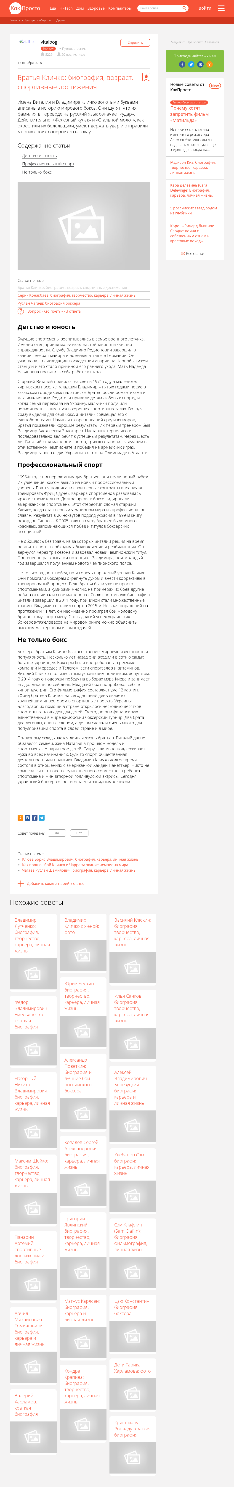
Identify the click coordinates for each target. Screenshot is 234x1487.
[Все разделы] (221, 8)
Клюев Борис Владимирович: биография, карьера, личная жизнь (80, 859)
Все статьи (195, 253)
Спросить (135, 42)
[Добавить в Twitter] (42, 818)
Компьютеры (120, 8)
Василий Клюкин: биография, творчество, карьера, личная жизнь (132, 932)
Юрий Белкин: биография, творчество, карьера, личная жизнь (82, 996)
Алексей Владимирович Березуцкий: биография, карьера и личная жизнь (130, 1087)
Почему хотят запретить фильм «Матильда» (189, 114)
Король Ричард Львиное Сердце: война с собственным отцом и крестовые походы (192, 233)
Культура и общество (38, 20)
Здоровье (96, 8)
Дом (80, 8)
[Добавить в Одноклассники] (20, 818)
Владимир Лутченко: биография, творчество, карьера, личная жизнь (32, 935)
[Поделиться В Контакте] (27, 818)
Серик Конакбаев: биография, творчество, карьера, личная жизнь (77, 295)
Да (57, 833)
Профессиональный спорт (48, 163)
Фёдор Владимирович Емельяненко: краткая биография (31, 1014)
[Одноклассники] (209, 64)
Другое (61, 20)
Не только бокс (37, 172)
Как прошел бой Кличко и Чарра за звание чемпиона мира (75, 864)
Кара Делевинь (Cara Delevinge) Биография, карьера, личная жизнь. (191, 190)
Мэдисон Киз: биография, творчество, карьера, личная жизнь (193, 167)
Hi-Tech (66, 8)
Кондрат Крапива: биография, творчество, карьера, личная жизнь (82, 1386)
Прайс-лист (195, 42)
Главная (15, 20)
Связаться (212, 42)
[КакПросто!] (25, 8)
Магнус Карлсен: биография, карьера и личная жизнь (82, 1310)
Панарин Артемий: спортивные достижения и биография (29, 1249)
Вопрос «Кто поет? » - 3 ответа (54, 311)
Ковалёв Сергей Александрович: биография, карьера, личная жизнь (82, 1154)
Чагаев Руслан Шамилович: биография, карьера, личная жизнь (79, 870)
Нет (79, 833)
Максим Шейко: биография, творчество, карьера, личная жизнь (32, 1173)
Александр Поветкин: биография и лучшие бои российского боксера (78, 1075)
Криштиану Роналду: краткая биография (132, 1428)
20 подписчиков (73, 54)
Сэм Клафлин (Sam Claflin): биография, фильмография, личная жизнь (130, 1237)
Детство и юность (39, 155)
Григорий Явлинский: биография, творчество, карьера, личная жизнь (82, 1233)
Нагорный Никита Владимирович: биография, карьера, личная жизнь (32, 1093)
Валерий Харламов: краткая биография (26, 1404)
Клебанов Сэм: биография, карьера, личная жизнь (132, 1164)
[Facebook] (182, 64)
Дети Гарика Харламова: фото (132, 1368)
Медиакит (178, 42)
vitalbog (49, 42)
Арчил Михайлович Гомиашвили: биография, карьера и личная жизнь (30, 1328)
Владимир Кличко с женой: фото (81, 926)
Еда (53, 8)
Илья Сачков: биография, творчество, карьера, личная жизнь (132, 1008)
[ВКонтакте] (200, 64)
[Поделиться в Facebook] (34, 818)
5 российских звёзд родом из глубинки (193, 211)
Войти (205, 8)
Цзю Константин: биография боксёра (132, 1307)
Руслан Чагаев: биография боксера (49, 303)
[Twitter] (191, 64)
